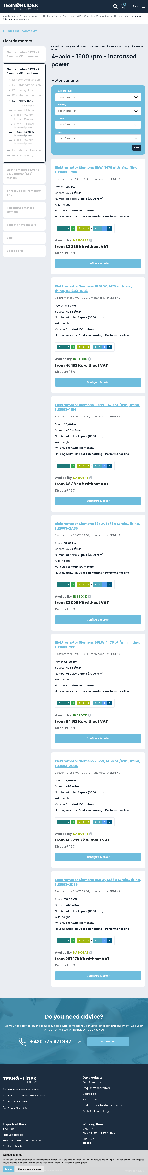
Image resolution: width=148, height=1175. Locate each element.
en (134, 6)
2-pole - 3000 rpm (24, 105)
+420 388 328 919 (17, 1101)
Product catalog (13, 1135)
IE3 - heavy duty (122, 16)
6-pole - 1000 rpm (23, 114)
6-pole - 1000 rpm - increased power (24, 141)
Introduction (9, 16)
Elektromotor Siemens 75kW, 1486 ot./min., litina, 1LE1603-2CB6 (97, 763)
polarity (61, 104)
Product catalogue (29, 16)
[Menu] (143, 6)
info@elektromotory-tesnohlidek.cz (28, 1095)
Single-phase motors (21, 224)
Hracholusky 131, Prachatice (23, 1089)
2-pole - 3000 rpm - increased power (25, 125)
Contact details (13, 1146)
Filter (137, 147)
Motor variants (65, 80)
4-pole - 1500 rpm (24, 110)
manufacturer (65, 90)
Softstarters (90, 1099)
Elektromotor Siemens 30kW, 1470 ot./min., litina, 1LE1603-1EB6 (97, 407)
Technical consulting (96, 1111)
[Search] (115, 6)
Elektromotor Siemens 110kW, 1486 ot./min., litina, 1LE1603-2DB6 (98, 882)
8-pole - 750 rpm (23, 119)
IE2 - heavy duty (22, 90)
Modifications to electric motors (103, 1105)
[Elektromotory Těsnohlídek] (20, 6)
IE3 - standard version (26, 95)
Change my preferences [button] (29, 1169)
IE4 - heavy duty (22, 155)
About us (8, 1129)
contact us (108, 1041)
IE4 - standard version (26, 150)
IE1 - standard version (26, 79)
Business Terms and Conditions (22, 1140)
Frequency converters (96, 1088)
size (59, 132)
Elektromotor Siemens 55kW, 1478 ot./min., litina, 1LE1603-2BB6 (97, 644)
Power (60, 118)
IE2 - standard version (26, 85)
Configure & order (98, 263)
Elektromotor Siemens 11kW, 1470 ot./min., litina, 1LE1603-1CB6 (97, 169)
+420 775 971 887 (17, 1107)
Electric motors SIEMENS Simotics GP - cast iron (86, 16)
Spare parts (15, 251)
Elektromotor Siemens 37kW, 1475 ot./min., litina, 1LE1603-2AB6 (97, 526)
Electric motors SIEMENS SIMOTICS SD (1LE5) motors (23, 174)
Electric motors (50, 16)
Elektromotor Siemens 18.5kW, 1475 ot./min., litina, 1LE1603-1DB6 (93, 288)
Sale (10, 238)
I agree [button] (8, 1169)
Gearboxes (89, 1094)
